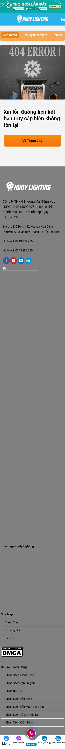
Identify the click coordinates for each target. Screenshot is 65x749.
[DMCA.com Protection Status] (12, 651)
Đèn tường (10, 35)
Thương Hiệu (13, 630)
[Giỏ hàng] (63, 19)
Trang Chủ (11, 622)
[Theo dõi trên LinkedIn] (21, 260)
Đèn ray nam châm (34, 35)
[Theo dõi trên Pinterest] (13, 260)
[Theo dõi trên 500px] (28, 260)
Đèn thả (58, 35)
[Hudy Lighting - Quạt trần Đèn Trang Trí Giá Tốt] (32, 19)
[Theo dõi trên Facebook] (6, 260)
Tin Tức (10, 638)
